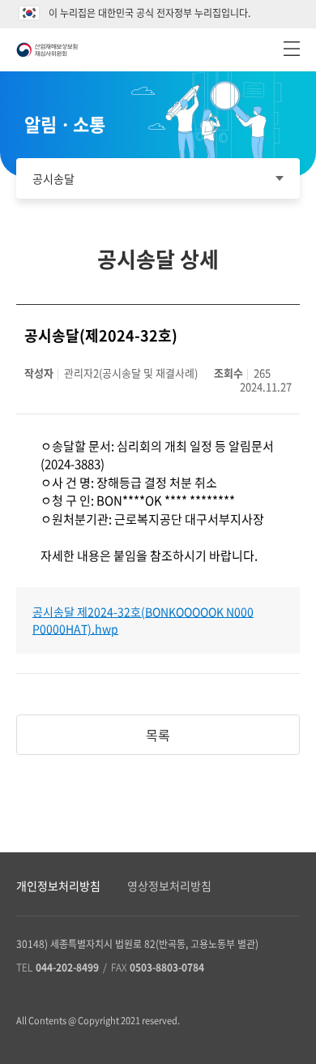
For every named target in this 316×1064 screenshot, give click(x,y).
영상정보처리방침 (169, 885)
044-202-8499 (67, 967)
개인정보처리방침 (58, 885)
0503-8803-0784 (167, 967)
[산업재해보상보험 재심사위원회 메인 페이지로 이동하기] (47, 50)
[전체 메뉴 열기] (291, 49)
